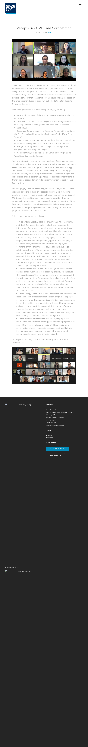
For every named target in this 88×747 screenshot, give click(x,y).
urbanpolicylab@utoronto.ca (55, 425)
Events (50, 32)
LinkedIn (50, 438)
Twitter (49, 435)
